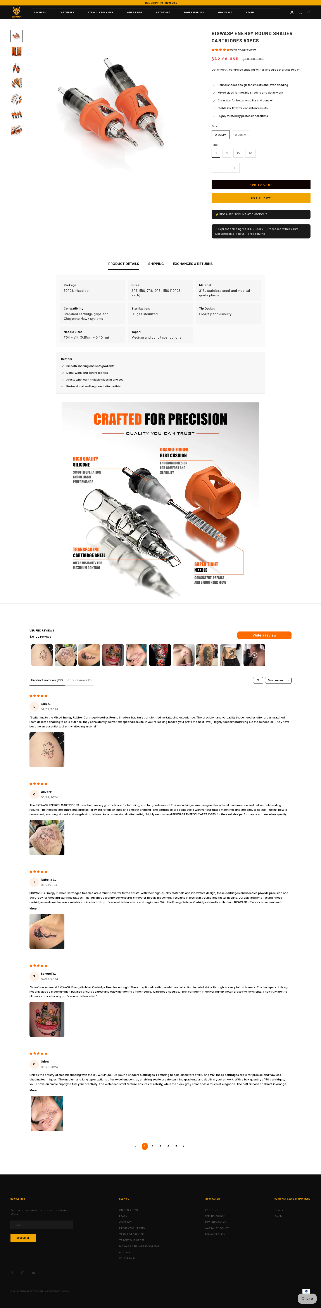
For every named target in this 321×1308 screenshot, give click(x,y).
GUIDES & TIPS (128, 1210)
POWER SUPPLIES (194, 12)
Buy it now (261, 197)
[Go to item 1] (16, 36)
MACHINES (40, 12)
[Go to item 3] (16, 67)
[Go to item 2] (16, 51)
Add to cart (261, 184)
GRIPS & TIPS (134, 12)
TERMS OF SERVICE (131, 1234)
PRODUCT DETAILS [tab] (123, 264)
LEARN (250, 12)
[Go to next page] (184, 1146)
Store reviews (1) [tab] (79, 680)
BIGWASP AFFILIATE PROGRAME (139, 1246)
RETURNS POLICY (215, 1222)
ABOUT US (211, 1210)
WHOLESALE (225, 12)
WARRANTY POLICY (217, 1228)
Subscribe (23, 1238)
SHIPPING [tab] (156, 264)
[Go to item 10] (254, 655)
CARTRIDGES (67, 12)
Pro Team (125, 1252)
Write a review (264, 635)
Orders (278, 1210)
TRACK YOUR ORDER (132, 1240)
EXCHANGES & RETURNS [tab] (193, 264)
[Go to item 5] (16, 99)
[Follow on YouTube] (33, 1273)
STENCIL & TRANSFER (100, 12)
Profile (278, 1216)
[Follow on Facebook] (12, 1273)
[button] (221, 50)
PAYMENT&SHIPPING (132, 1228)
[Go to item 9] (231, 655)
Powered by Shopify (58, 1291)
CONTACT (125, 1222)
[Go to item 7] (16, 130)
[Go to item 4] (16, 83)
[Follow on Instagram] (22, 1273)
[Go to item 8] (207, 655)
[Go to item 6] (16, 114)
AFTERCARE (163, 12)
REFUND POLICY (214, 1216)
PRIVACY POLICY (215, 1234)
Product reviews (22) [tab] (47, 680)
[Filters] (258, 680)
